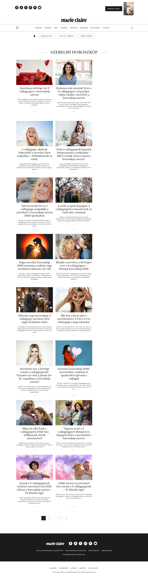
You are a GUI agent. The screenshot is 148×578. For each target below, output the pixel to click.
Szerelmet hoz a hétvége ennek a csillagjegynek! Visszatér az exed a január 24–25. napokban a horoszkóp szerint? (34, 375)
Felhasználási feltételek (76, 550)
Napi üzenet (95, 28)
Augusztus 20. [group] (47, 36)
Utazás (73, 568)
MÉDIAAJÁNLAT (94, 550)
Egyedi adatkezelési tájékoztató (50, 550)
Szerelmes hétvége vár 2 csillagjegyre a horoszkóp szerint (34, 91)
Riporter (73, 28)
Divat (56, 28)
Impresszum (106, 550)
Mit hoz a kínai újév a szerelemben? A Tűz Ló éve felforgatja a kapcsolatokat (73, 319)
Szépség (64, 28)
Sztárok (48, 28)
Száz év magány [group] (67, 36)
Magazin (38, 28)
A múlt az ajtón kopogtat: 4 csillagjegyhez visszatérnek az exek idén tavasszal (74, 209)
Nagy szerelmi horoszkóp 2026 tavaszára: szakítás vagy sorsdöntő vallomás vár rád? (34, 265)
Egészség (84, 28)
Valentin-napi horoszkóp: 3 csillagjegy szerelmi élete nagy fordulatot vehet (34, 319)
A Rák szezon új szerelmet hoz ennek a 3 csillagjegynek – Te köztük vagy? (73, 486)
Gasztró (82, 568)
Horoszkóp (63, 568)
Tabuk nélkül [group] (86, 36)
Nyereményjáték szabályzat (74, 554)
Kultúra (106, 28)
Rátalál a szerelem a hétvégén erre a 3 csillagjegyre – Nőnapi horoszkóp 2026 (74, 265)
